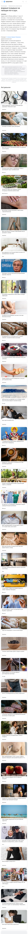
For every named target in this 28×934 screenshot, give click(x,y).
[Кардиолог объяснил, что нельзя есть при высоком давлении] (14, 458)
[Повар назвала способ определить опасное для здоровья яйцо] (14, 374)
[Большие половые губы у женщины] (14, 122)
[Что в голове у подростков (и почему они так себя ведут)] (14, 878)
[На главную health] (8, 1)
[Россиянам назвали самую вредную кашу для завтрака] (14, 353)
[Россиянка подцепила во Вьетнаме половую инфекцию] (14, 290)
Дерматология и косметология (15, 5)
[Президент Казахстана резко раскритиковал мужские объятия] (14, 269)
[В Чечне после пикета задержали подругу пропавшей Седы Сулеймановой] (14, 164)
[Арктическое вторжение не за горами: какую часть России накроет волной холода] (14, 395)
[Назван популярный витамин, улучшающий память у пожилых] (14, 479)
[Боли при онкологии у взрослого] (14, 920)
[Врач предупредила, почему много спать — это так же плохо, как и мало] (14, 521)
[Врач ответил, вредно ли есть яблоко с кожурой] (14, 773)
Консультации (4, 5)
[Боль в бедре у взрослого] (14, 857)
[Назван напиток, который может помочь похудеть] (14, 731)
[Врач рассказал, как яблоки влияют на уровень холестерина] (14, 143)
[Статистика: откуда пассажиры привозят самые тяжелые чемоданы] (14, 584)
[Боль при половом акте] (14, 416)
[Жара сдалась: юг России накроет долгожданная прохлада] (14, 668)
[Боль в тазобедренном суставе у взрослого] (14, 689)
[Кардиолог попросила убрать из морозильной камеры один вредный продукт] (14, 794)
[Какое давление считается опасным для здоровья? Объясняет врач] (14, 101)
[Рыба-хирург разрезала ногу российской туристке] (14, 815)
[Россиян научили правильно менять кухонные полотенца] (14, 563)
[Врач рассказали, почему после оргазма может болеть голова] (14, 542)
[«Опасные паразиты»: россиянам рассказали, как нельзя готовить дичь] (14, 710)
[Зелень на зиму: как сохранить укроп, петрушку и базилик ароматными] (14, 185)
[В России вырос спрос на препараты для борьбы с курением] (14, 605)
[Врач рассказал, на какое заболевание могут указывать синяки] (14, 227)
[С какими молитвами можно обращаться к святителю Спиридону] (14, 437)
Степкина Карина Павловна (13, 37)
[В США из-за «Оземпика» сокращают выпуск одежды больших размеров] (14, 500)
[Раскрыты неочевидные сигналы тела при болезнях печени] (14, 311)
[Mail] (4, 1)
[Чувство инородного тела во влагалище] (14, 626)
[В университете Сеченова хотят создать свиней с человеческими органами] (14, 332)
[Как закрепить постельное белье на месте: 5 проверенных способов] (14, 248)
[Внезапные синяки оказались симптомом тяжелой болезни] (14, 206)
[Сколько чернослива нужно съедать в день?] (14, 647)
